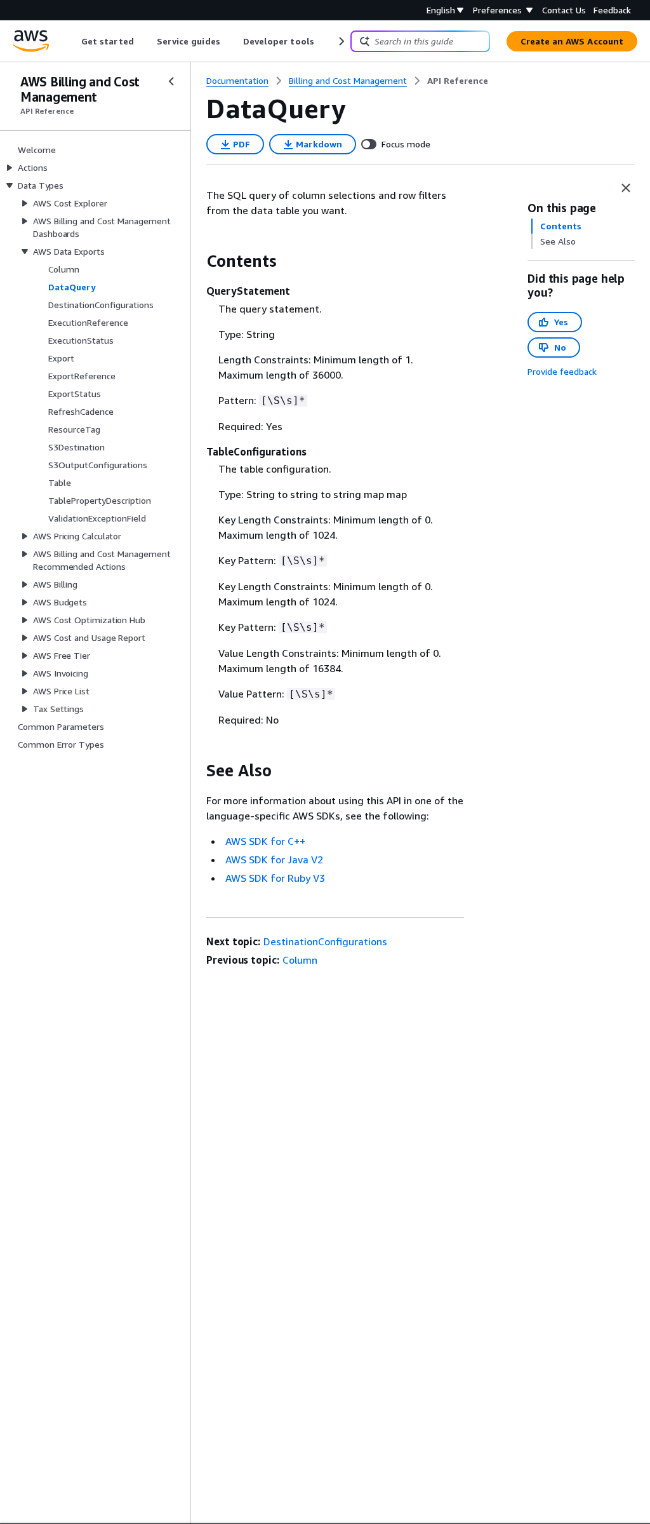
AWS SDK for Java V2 (274, 859)
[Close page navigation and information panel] (626, 188)
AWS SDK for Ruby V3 (275, 878)
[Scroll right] (340, 41)
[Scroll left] (72, 41)
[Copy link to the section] (196, 261)
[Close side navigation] (171, 81)
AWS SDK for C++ (265, 841)
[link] (457, 80)
